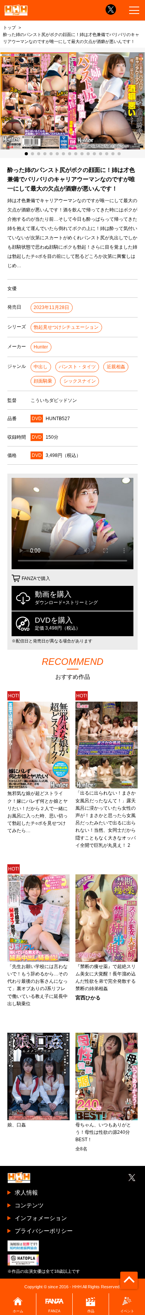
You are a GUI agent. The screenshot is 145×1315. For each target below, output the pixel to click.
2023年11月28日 (51, 307)
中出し (41, 366)
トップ (9, 27)
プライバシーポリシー (44, 1230)
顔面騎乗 (43, 381)
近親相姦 (116, 366)
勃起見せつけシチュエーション (66, 327)
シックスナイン (79, 381)
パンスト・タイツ (77, 366)
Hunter (41, 347)
